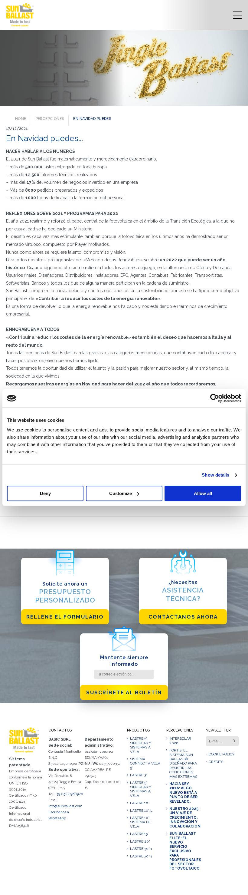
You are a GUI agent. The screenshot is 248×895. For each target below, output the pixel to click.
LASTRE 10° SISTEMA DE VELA (140, 822)
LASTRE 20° (140, 841)
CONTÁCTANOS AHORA (183, 617)
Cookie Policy (221, 754)
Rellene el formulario (65, 617)
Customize (120, 493)
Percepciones (50, 119)
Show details (215, 474)
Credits (216, 762)
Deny (45, 493)
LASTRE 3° (138, 775)
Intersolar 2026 (180, 740)
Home (20, 119)
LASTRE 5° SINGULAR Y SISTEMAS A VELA (140, 745)
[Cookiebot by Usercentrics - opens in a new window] (214, 398)
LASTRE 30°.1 (141, 849)
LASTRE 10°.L (141, 810)
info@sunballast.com (65, 806)
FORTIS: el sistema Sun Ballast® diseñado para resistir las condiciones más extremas (183, 763)
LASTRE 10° (139, 803)
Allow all (203, 493)
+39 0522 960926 (69, 794)
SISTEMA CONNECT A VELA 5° (145, 763)
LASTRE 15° (139, 834)
